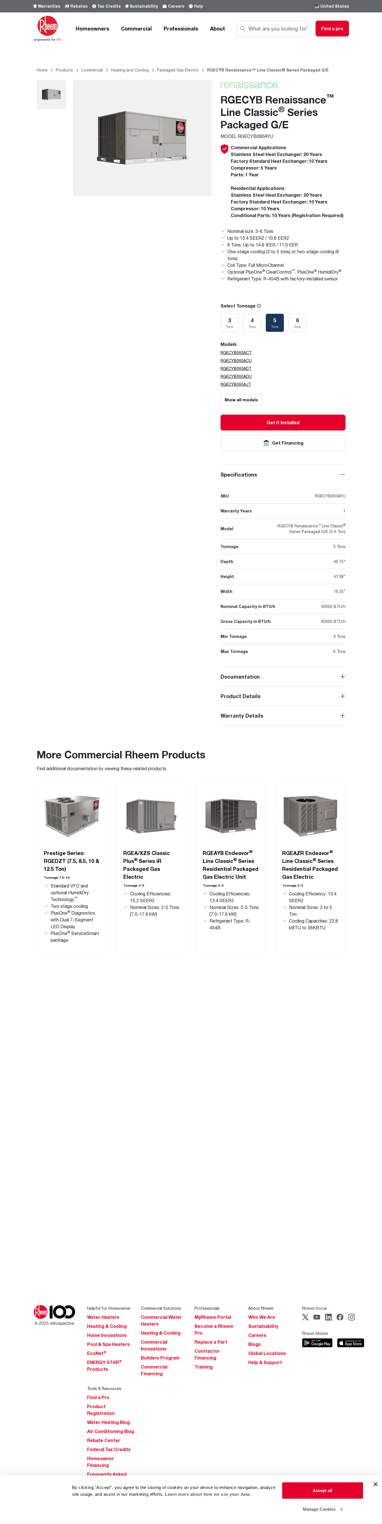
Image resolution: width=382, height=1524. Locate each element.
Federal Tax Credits (109, 1449)
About (217, 28)
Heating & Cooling (107, 1326)
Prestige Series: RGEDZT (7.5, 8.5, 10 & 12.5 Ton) (71, 861)
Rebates (79, 6)
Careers (176, 6)
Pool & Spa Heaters (108, 1344)
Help (198, 6)
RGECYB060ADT (236, 368)
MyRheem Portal (213, 1317)
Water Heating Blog (108, 1422)
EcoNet (97, 1353)
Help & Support (265, 1362)
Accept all (322, 1490)
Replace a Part (211, 1342)
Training (204, 1367)
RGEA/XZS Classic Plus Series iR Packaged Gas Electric (146, 865)
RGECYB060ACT (236, 352)
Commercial (136, 28)
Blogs (254, 1344)
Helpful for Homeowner (109, 1308)
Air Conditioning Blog (110, 1431)
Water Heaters (103, 1317)
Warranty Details (242, 716)
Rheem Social (314, 1308)
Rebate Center (103, 1440)
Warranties (49, 6)
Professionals (181, 28)
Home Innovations (107, 1335)
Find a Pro (98, 1397)
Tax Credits (109, 6)
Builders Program (160, 1358)
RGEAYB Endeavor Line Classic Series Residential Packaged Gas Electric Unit (230, 864)
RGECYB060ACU (236, 360)
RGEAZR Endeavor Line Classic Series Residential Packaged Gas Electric (310, 864)
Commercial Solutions (161, 1308)
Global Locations (267, 1353)
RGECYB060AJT (236, 384)
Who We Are (261, 1317)
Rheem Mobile (315, 1333)
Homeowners (92, 28)
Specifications (239, 474)
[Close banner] (375, 1484)
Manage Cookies (319, 1508)
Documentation (240, 677)
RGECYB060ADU (236, 376)
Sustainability (144, 6)
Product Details (240, 696)
